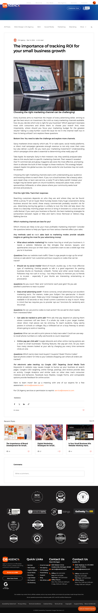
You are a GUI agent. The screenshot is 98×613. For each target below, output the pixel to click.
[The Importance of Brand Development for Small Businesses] (18, 432)
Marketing (61, 27)
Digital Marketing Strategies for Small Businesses (46, 444)
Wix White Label (45, 580)
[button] (91, 27)
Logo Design (31, 577)
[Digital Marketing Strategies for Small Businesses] (49, 432)
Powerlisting (44, 572)
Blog (41, 577)
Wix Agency (43, 567)
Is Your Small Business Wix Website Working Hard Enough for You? (80, 444)
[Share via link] (28, 404)
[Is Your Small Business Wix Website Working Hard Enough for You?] (80, 432)
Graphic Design (32, 570)
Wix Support (31, 580)
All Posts (7, 27)
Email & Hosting (45, 565)
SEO (39, 27)
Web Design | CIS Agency (23, 27)
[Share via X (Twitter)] (19, 404)
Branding (72, 27)
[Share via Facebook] (14, 404)
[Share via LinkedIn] (24, 404)
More (82, 27)
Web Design (31, 567)
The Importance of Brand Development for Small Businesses (17, 444)
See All (91, 421)
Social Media (49, 27)
